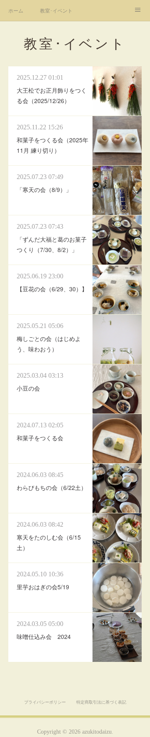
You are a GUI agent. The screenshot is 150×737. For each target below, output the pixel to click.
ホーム (15, 10)
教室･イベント (56, 10)
